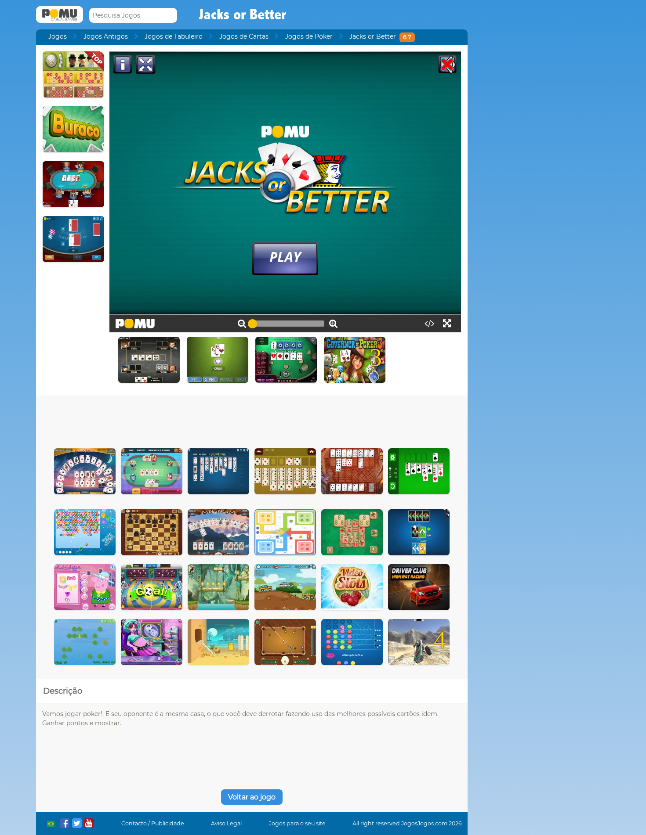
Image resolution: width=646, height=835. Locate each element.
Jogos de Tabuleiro (174, 36)
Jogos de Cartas (244, 36)
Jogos (57, 36)
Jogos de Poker (309, 36)
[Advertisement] (252, 419)
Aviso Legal (226, 823)
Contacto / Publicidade (152, 823)
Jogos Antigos (105, 36)
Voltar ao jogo (252, 797)
